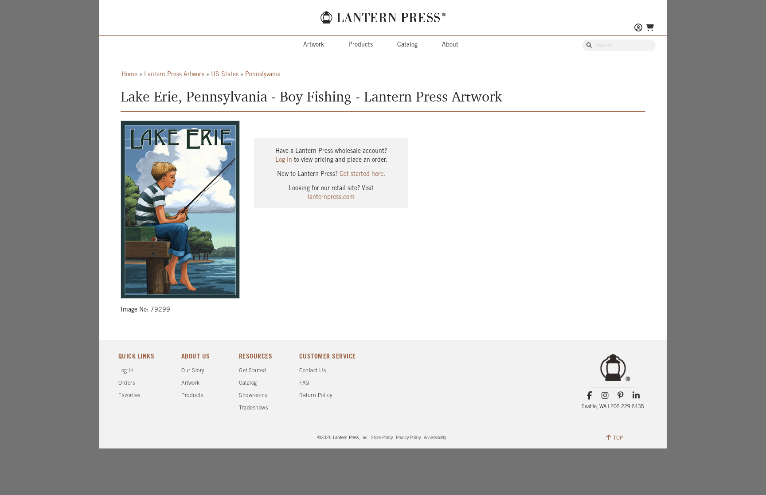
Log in (283, 160)
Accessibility (435, 438)
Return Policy (315, 395)
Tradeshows (253, 407)
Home (129, 75)
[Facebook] (589, 396)
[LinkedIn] (636, 396)
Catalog (407, 45)
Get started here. (362, 174)
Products (360, 45)
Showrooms (253, 395)
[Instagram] (605, 396)
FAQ (304, 383)
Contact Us (312, 370)
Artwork (313, 45)
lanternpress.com (331, 197)
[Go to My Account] (638, 28)
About (450, 45)
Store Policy (382, 438)
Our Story (192, 370)
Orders (126, 383)
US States (224, 75)
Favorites (129, 395)
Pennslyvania (263, 75)
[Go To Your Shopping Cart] (650, 27)
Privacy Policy (408, 438)
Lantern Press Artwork (174, 75)
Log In (125, 370)
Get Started (252, 370)
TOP (618, 438)
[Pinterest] (621, 396)
